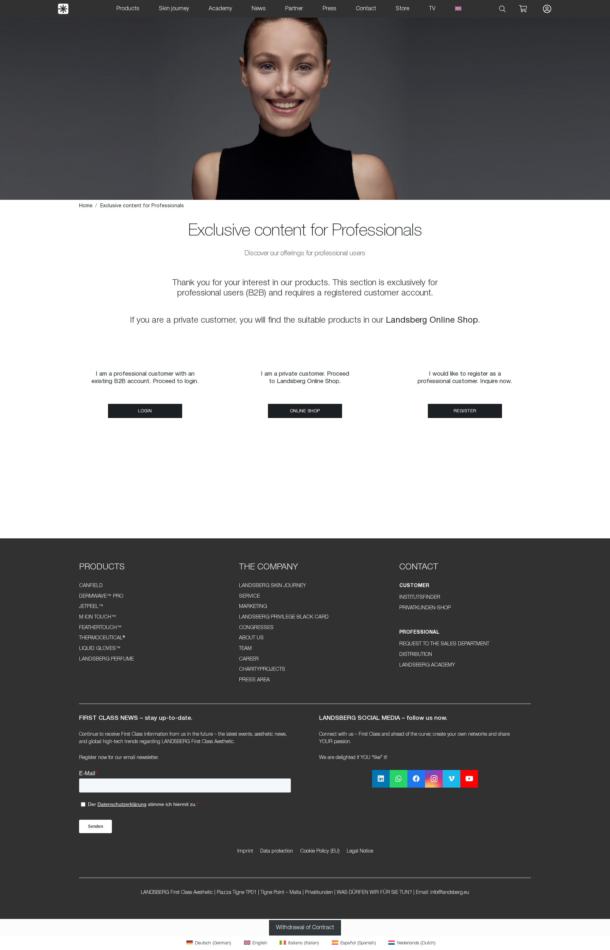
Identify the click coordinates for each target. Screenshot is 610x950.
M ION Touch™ (97, 617)
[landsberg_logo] (63, 9)
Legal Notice (360, 851)
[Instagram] (434, 779)
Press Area (254, 680)
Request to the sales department (444, 644)
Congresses (256, 628)
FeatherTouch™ (100, 628)
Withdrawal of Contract (305, 927)
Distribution (415, 654)
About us (251, 638)
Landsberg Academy (427, 665)
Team (245, 648)
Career (249, 659)
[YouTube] (469, 779)
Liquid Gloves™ (100, 648)
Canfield (91, 586)
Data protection (276, 851)
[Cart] (523, 9)
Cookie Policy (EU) (320, 851)
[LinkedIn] (381, 779)
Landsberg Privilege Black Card (284, 617)
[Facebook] (416, 779)
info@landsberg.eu (449, 892)
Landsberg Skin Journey (272, 586)
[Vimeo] (451, 779)
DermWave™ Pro (101, 596)
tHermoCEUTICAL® (102, 638)
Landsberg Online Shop (432, 320)
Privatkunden (319, 892)
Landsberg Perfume (106, 659)
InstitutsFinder (419, 597)
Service (249, 596)
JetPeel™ (91, 606)
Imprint (245, 851)
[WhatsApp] (398, 779)
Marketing (253, 606)
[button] (503, 9)
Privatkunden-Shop (425, 608)
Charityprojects (262, 669)
